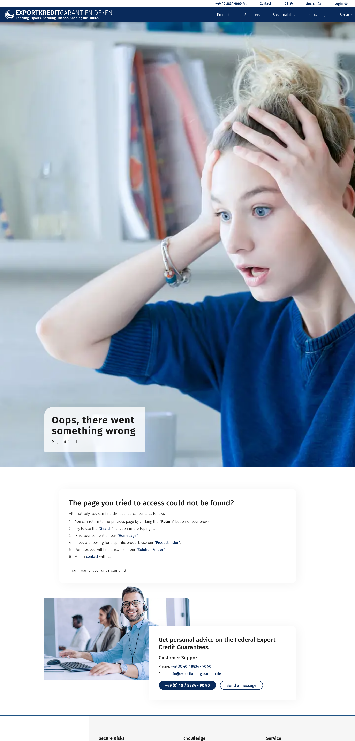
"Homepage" (127, 535)
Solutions (252, 15)
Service (346, 15)
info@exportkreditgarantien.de (195, 674)
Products (224, 15)
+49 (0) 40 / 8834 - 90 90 (191, 666)
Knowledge (317, 15)
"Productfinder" (167, 542)
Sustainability (284, 15)
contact (92, 556)
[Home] (58, 15)
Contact (265, 4)
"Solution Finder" (150, 549)
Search (106, 528)
